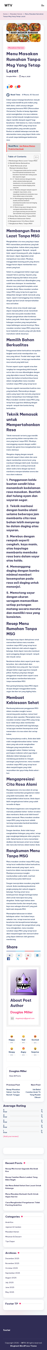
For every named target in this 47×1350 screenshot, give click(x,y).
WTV (8, 5)
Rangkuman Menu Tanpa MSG (20, 223)
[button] (15, 1076)
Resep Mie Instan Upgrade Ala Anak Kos (21, 1170)
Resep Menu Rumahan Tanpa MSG (23, 216)
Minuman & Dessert (13, 1236)
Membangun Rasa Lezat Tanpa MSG (23, 161)
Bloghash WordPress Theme (23, 1346)
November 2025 (12, 1263)
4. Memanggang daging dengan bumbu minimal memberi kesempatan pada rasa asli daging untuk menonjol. (25, 202)
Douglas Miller (21, 1012)
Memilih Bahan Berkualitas (20, 163)
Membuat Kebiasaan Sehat (20, 218)
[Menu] (42, 5)
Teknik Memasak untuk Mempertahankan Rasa (19, 167)
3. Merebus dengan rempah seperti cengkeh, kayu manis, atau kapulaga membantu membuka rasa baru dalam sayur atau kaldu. (25, 193)
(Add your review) (11, 1136)
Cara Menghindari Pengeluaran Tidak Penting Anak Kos (22, 1203)
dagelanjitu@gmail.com (25, 1018)
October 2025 (11, 1268)
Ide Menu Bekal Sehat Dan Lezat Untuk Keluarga (23, 1186)
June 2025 (9, 1287)
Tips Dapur (10, 1241)
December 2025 (12, 1258)
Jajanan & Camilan (13, 1227)
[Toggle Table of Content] (35, 157)
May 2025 (9, 1292)
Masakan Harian (16, 48)
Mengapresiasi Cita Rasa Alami (22, 221)
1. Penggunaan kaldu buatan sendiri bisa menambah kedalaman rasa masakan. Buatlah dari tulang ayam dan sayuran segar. (25, 174)
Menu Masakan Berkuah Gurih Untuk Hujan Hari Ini (21, 1195)
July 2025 (9, 1282)
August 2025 (10, 1278)
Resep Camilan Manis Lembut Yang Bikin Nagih (21, 1178)
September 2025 (12, 1273)
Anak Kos (9, 1222)
